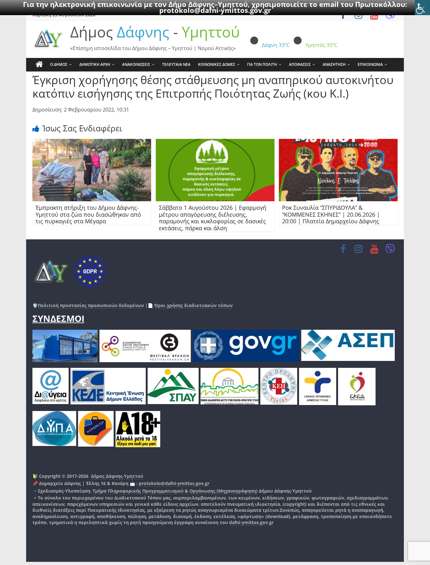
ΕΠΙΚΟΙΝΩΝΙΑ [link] (370, 64)
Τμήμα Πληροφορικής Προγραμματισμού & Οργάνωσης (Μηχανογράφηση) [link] (175, 491)
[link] (422, 7)
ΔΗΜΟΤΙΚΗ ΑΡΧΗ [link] (94, 64)
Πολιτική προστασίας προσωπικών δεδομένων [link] (91, 305)
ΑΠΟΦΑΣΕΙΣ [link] (300, 64)
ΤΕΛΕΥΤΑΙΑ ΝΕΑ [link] (176, 64)
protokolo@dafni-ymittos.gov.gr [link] (215, 10)
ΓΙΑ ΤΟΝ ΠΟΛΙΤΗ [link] (262, 64)
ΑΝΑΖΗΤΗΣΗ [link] (334, 64)
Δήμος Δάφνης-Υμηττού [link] (117, 476)
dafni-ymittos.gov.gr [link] (251, 522)
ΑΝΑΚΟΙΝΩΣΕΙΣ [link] (136, 64)
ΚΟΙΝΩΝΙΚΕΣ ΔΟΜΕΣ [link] (216, 64)
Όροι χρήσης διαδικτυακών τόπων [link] (193, 305)
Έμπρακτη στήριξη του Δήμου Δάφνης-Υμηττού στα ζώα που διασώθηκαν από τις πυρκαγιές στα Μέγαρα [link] (88, 214)
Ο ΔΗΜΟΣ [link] (58, 64)
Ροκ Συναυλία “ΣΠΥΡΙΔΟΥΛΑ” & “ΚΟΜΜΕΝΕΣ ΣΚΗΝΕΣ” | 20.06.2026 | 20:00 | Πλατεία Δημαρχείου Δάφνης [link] (331, 214)
